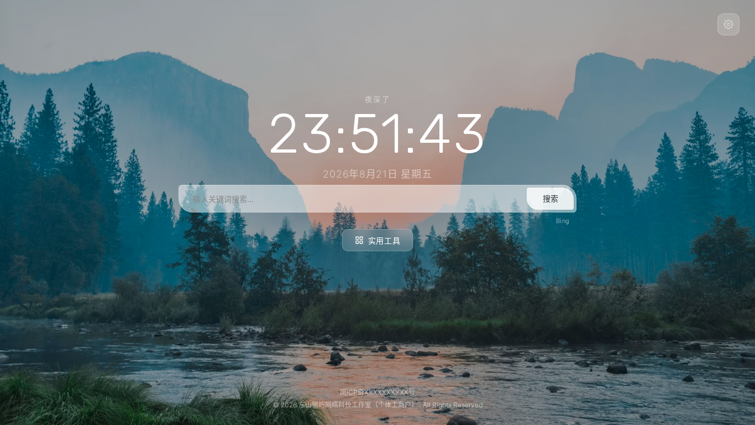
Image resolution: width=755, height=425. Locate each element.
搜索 (550, 198)
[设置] (728, 24)
